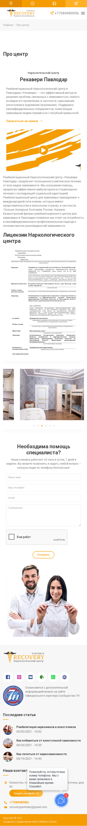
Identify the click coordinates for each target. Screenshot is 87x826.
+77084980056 (66, 13)
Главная (8, 24)
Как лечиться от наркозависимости (41, 754)
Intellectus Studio (47, 821)
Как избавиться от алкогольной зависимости (48, 740)
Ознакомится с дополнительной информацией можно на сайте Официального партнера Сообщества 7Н (52, 691)
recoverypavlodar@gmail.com (28, 807)
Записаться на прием (22, 121)
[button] (43, 275)
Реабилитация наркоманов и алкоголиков (46, 727)
